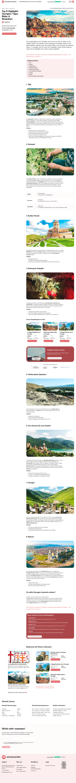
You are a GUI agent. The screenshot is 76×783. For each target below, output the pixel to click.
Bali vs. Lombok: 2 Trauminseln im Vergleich (41, 709)
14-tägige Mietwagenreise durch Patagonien (62, 709)
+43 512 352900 (5, 770)
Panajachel (4, 709)
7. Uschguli (30, 72)
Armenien (19, 715)
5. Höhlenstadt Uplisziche (33, 69)
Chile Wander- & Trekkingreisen (8, 715)
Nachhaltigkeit (19, 769)
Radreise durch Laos (57, 715)
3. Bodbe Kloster (31, 66)
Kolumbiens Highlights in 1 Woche (60, 710)
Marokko (3, 714)
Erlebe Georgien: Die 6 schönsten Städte (17, 684)
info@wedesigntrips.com (7, 772)
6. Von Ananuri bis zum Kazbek (34, 71)
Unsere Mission (19, 765)
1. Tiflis (29, 62)
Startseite (3, 8)
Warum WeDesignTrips (21, 771)
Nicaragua (19, 714)
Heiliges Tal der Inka (6, 710)
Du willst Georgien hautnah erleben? (36, 76)
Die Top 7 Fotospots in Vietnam (38, 714)
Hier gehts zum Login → (50, 765)
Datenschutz (33, 770)
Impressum (33, 765)
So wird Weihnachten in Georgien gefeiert (17, 664)
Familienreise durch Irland (58, 712)
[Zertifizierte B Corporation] (67, 765)
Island (18, 712)
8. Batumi (30, 74)
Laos (18, 710)
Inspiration (7, 8)
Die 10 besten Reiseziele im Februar (39, 715)
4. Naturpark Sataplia (32, 67)
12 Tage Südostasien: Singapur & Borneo (61, 714)
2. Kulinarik (30, 64)
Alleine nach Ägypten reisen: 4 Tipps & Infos (41, 712)
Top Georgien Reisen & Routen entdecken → (62, 8)
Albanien (19, 709)
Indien (3, 712)
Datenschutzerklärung (13, 742)
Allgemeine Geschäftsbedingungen (36, 768)
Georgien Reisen (12, 8)
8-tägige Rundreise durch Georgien (60, 664)
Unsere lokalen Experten (21, 767)
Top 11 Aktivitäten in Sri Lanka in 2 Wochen (41, 710)
